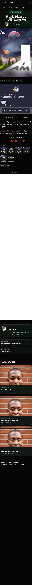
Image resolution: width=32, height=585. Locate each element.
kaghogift (14, 23)
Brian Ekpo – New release (9, 390)
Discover (10, 7)
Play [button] (3, 102)
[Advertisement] (16, 247)
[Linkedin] (20, 141)
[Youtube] (16, 141)
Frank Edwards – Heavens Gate (11, 343)
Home (3, 7)
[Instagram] (8, 141)
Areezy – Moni (5, 351)
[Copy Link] (28, 141)
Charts (16, 7)
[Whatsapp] (4, 141)
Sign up (11, 2)
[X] (24, 141)
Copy (21, 80)
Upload (22, 7)
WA (17, 80)
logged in (11, 464)
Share (5, 80)
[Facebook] (12, 141)
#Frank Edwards (5, 165)
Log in (6, 2)
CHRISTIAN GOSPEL (16, 12)
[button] (2, 105)
